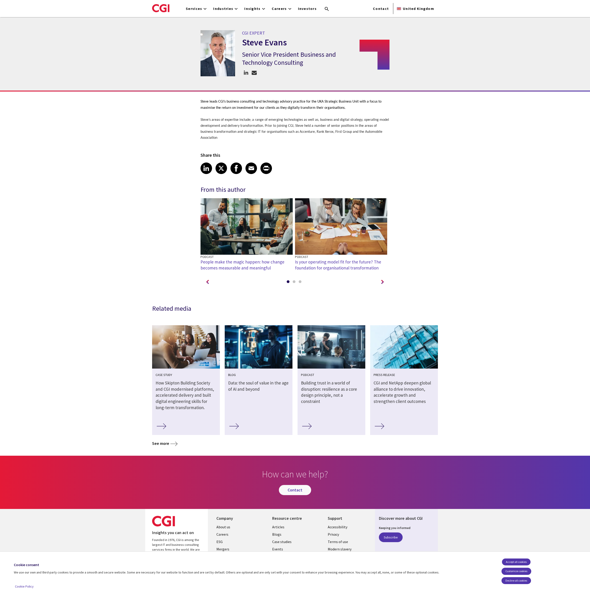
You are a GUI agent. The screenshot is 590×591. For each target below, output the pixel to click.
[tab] (289, 282)
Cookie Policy (24, 586)
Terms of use (338, 541)
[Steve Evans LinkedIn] (246, 72)
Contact (381, 8)
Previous (207, 282)
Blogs (276, 534)
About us (223, 527)
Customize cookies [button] (516, 571)
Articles (278, 527)
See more (160, 443)
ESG (219, 541)
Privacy (333, 534)
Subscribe (391, 537)
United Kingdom (418, 8)
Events (277, 549)
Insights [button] (252, 8)
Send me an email (254, 72)
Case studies (282, 541)
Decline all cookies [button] (516, 580)
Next (382, 282)
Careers (222, 534)
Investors (307, 8)
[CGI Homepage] (160, 8)
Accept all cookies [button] (516, 562)
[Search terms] (327, 9)
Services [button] (194, 8)
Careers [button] (279, 8)
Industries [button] (223, 8)
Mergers (222, 549)
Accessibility (337, 527)
